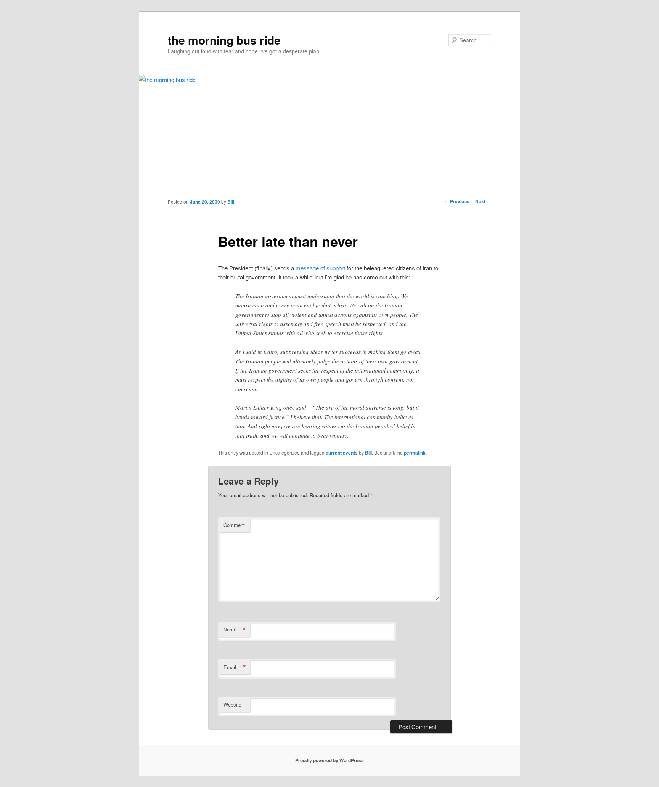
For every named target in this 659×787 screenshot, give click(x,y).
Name (234, 629)
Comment (234, 524)
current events (342, 452)
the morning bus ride (224, 40)
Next (483, 201)
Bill (230, 201)
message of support (320, 268)
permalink (415, 452)
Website (232, 704)
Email (234, 667)
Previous (456, 201)
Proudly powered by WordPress (329, 760)
